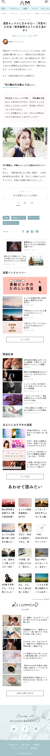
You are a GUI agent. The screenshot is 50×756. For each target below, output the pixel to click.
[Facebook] (23, 232)
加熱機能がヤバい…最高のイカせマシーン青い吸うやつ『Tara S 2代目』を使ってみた (35, 632)
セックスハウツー (26, 13)
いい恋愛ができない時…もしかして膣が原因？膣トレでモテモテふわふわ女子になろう (35, 656)
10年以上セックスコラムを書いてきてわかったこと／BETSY (35, 313)
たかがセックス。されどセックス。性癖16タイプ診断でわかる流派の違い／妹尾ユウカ (35, 644)
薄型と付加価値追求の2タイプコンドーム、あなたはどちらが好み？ (35, 374)
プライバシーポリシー (20, 748)
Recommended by (38, 599)
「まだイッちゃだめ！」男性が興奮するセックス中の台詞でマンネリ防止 (35, 398)
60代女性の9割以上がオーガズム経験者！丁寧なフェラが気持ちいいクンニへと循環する (35, 362)
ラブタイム (14, 9)
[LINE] (37, 232)
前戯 (6, 218)
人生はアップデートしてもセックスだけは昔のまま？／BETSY (35, 325)
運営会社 (34, 748)
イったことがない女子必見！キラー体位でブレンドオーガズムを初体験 (35, 386)
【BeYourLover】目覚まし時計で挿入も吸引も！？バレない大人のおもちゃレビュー (35, 668)
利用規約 (36, 745)
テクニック (34, 218)
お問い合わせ (25, 745)
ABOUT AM (13, 745)
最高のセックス (19, 218)
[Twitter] (28, 232)
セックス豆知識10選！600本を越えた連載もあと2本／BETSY (35, 300)
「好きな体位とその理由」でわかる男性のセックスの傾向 (35, 409)
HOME (4, 13)
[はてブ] (32, 232)
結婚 (25, 9)
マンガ (34, 9)
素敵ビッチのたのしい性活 (22, 36)
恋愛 (3, 9)
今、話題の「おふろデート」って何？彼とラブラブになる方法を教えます (36, 620)
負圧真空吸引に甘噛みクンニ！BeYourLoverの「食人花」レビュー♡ (35, 680)
